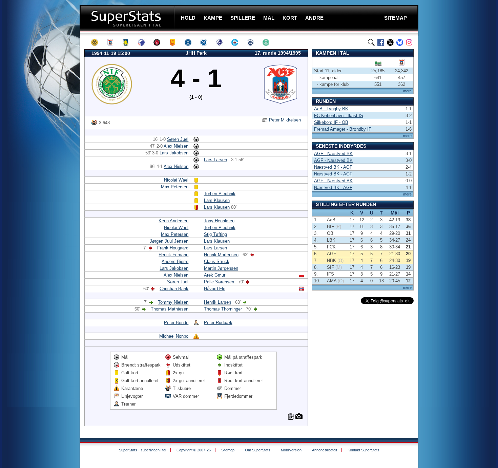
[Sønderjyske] (253, 42)
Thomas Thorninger (223, 309)
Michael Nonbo (173, 336)
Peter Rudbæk (218, 322)
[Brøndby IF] (128, 42)
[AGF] (113, 42)
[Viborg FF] (269, 42)
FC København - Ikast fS (338, 115)
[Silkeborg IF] (237, 42)
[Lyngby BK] (191, 42)
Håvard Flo (214, 288)
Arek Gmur (214, 275)
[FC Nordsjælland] (175, 42)
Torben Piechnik (219, 193)
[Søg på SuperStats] (371, 42)
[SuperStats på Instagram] (409, 42)
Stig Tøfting (215, 234)
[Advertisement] (39, 134)
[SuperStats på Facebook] (380, 42)
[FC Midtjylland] (159, 42)
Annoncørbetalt (324, 450)
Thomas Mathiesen (169, 309)
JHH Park (196, 53)
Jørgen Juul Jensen (169, 241)
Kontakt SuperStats (363, 450)
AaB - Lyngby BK (331, 108)
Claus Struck (216, 261)
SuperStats (128, 18)
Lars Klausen (217, 200)
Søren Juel (177, 139)
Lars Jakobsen (174, 152)
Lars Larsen (215, 159)
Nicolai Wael (176, 180)
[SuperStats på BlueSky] (399, 42)
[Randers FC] (222, 42)
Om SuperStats (257, 450)
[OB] (206, 42)
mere (407, 91)
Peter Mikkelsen (285, 120)
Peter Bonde (176, 322)
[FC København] (144, 42)
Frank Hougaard (172, 247)
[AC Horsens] (97, 42)
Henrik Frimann (173, 254)
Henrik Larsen (217, 302)
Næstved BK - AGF (333, 167)
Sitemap (227, 450)
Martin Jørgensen (221, 268)
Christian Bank (174, 288)
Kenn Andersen (173, 220)
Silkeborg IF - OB (331, 122)
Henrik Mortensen (221, 254)
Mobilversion (291, 450)
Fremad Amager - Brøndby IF (342, 129)
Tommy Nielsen (173, 302)
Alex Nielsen (176, 146)
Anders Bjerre (175, 261)
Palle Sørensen (219, 281)
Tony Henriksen (219, 220)
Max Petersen (174, 186)
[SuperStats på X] (390, 42)
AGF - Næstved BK (333, 153)
